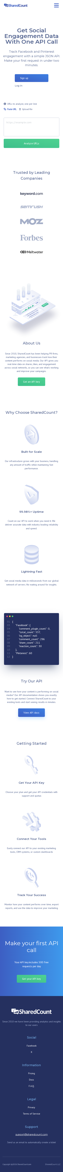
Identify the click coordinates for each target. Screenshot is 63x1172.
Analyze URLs (31, 143)
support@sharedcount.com (31, 1134)
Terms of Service (31, 1113)
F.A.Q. (31, 1086)
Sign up (24, 78)
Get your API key (31, 978)
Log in (18, 85)
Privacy (31, 1107)
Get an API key (31, 381)
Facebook (31, 1045)
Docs (31, 1079)
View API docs (31, 712)
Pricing (31, 1073)
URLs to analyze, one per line (22, 104)
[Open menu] (56, 5)
